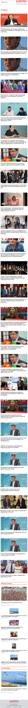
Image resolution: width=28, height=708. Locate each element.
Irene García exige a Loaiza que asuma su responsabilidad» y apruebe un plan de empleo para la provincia (12, 209)
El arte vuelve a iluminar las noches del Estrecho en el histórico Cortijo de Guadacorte (14, 639)
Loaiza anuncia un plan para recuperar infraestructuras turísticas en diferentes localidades (12, 393)
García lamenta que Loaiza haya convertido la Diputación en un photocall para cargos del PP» (14, 186)
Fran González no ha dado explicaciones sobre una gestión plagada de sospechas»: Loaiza (14, 52)
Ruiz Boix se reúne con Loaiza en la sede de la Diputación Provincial (14, 511)
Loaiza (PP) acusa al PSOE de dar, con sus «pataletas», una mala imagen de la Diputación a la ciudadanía (12, 348)
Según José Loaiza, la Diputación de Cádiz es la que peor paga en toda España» (14, 74)
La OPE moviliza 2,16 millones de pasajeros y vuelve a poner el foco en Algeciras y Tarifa (14, 651)
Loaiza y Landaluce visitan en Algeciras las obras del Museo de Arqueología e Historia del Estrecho (14, 232)
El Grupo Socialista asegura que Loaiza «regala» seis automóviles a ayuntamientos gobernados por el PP (13, 371)
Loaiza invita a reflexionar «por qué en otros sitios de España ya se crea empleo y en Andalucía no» (13, 439)
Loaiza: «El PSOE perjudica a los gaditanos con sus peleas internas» (13, 554)
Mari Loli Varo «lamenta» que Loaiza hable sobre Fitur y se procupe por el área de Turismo (13, 96)
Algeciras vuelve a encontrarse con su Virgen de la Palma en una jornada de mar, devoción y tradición (13, 662)
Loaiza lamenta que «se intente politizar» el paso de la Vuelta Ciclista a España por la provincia (13, 301)
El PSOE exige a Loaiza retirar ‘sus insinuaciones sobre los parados (10, 489)
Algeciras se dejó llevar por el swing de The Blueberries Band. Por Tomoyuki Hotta (12, 628)
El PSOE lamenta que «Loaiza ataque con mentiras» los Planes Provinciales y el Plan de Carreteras (14, 30)
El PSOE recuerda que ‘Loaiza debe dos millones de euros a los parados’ (11, 446)
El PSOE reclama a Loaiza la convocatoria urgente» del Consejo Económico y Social (13, 164)
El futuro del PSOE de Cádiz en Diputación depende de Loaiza (13, 576)
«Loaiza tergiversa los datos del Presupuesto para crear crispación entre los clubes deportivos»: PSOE (13, 119)
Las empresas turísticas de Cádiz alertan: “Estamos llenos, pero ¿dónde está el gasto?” (14, 616)
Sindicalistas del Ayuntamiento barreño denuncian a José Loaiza (12, 468)
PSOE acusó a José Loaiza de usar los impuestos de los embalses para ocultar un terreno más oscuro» (13, 416)
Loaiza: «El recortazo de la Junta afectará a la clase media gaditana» (13, 532)
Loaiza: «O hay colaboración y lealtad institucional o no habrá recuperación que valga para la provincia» (13, 278)
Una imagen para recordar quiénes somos (11, 602)
